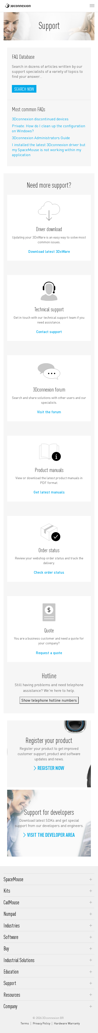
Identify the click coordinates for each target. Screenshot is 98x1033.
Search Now (24, 89)
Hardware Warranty (67, 1023)
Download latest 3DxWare (49, 251)
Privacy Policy (41, 1023)
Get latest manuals (49, 492)
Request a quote (49, 652)
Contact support (49, 331)
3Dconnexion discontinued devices (40, 118)
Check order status (49, 572)
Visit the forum (49, 411)
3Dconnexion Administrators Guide (41, 137)
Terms (24, 1023)
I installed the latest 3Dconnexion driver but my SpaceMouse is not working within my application (48, 149)
